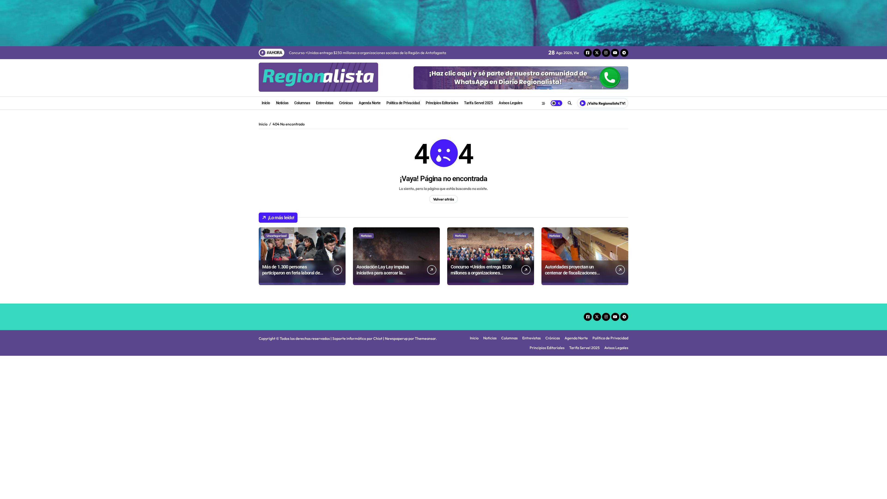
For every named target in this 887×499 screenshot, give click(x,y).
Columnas (302, 103)
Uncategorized (277, 235)
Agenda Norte (369, 103)
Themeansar (425, 338)
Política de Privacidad (403, 103)
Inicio (266, 103)
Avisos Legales (510, 103)
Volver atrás (443, 199)
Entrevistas (324, 103)
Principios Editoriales (442, 103)
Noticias (282, 103)
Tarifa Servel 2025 (478, 103)
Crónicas (346, 103)
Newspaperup (396, 338)
